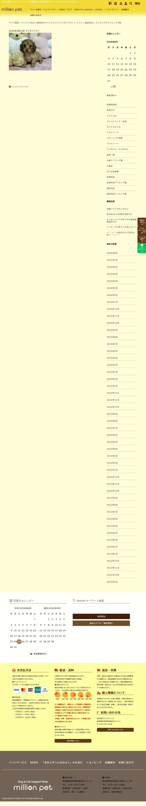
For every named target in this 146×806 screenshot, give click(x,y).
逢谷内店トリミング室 (117, 194)
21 (126, 70)
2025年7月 (112, 344)
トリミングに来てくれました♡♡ (122, 227)
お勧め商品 (112, 105)
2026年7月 (112, 260)
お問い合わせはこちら (115, 729)
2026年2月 (112, 295)
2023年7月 (112, 512)
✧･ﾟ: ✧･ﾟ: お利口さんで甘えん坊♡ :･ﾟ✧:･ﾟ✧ (121, 234)
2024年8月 (112, 421)
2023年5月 (112, 526)
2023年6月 (112, 519)
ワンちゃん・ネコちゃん (118, 149)
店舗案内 (125, 10)
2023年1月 (112, 554)
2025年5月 (112, 358)
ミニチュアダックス (19, 87)
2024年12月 (113, 393)
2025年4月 (112, 365)
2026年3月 (112, 288)
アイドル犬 (112, 116)
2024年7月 (112, 428)
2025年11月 (113, 316)
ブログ (69, 10)
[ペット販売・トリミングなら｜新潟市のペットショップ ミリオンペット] (11, 9)
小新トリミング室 (115, 160)
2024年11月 (113, 400)
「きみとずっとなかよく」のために (88, 10)
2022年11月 (113, 568)
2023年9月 (112, 498)
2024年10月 (113, 407)
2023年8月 (112, 505)
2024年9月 (112, 414)
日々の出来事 (113, 172)
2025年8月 (112, 337)
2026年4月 (112, 281)
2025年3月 (112, 372)
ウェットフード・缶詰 (117, 121)
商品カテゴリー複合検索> (101, 623)
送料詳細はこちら (73, 741)
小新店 (110, 166)
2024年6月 (112, 435)
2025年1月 (112, 386)
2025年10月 (113, 323)
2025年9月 (112, 330)
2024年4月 (112, 449)
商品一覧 (111, 155)
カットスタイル (114, 127)
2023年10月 (113, 491)
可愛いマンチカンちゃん (118, 209)
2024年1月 (112, 470)
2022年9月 (112, 582)
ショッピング (112, 10)
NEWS (62, 10)
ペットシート (113, 144)
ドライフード (113, 133)
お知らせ (111, 110)
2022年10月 (113, 575)
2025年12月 (113, 309)
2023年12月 (113, 477)
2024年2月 (112, 463)
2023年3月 (112, 540)
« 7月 (113, 86)
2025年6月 (112, 351)
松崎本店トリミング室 (117, 183)
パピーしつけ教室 (115, 138)
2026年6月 (112, 267)
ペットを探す (35, 10)
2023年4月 (112, 533)
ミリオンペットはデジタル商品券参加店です (122, 221)
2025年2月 (112, 379)
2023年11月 (113, 484)
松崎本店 (111, 177)
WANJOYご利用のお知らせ (119, 214)
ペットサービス (48, 10)
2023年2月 (112, 547)
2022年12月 (113, 561)
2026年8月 (112, 253)
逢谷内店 (111, 188)
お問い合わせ (35, 15)
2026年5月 (112, 274)
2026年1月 (112, 302)
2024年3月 (112, 456)
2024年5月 (112, 442)
